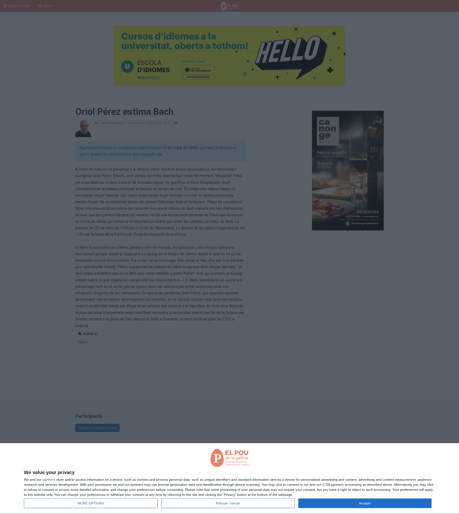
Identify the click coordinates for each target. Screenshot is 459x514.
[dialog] (229, 478)
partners (49, 479)
